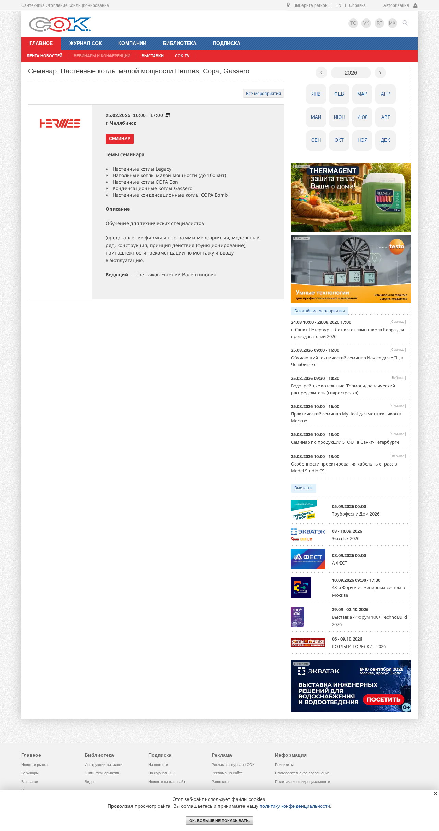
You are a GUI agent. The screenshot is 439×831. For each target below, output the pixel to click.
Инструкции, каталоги (103, 764)
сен (316, 140)
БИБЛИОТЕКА (180, 43)
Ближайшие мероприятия (319, 311)
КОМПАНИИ (132, 43)
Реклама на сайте (227, 773)
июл (362, 117)
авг (385, 117)
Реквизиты (284, 764)
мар (362, 94)
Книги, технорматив (102, 773)
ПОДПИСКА (226, 43)
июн (339, 117)
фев (339, 94)
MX (392, 23)
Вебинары (30, 773)
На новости (158, 764)
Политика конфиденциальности (302, 782)
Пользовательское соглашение (302, 773)
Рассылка (220, 782)
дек (385, 140)
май (316, 117)
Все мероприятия (263, 93)
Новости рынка (34, 764)
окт (339, 140)
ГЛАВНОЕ (41, 43)
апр (385, 94)
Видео (90, 782)
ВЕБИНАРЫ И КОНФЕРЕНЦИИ (102, 56)
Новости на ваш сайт (166, 782)
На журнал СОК (162, 773)
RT (379, 23)
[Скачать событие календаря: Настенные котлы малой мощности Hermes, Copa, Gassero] (167, 115)
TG (353, 23)
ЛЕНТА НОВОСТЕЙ (44, 56)
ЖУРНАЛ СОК (85, 43)
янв (316, 94)
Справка (357, 5)
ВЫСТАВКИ (153, 56)
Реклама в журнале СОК (233, 764)
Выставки (303, 488)
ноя (362, 140)
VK (366, 23)
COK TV (182, 56)
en (338, 5)
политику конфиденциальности (295, 806)
